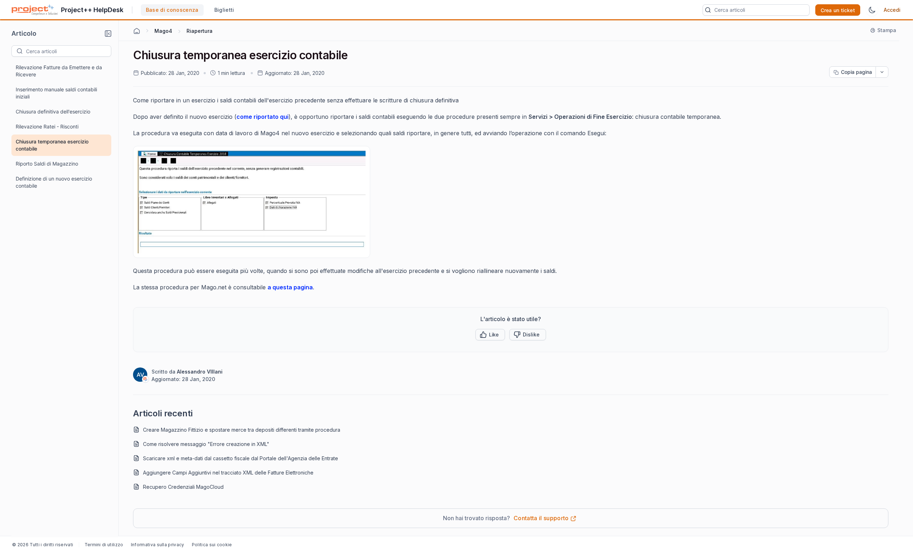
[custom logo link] (34, 10)
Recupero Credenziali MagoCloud (183, 487)
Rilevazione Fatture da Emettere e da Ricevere (59, 70)
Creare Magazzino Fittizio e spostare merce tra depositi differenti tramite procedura (241, 430)
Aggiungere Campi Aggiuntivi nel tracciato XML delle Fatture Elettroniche (228, 473)
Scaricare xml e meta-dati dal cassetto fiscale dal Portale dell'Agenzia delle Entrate (240, 458)
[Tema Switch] (872, 10)
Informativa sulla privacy (157, 544)
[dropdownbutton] (882, 72)
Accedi (892, 10)
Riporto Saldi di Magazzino (47, 164)
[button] (108, 33)
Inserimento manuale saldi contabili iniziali (56, 93)
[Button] (527, 334)
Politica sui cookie (212, 544)
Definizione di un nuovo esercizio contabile (54, 182)
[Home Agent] (136, 31)
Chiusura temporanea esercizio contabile (52, 145)
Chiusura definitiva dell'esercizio (53, 111)
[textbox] (68, 51)
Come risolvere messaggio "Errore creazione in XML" (206, 444)
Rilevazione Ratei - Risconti (47, 126)
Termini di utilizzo (104, 544)
